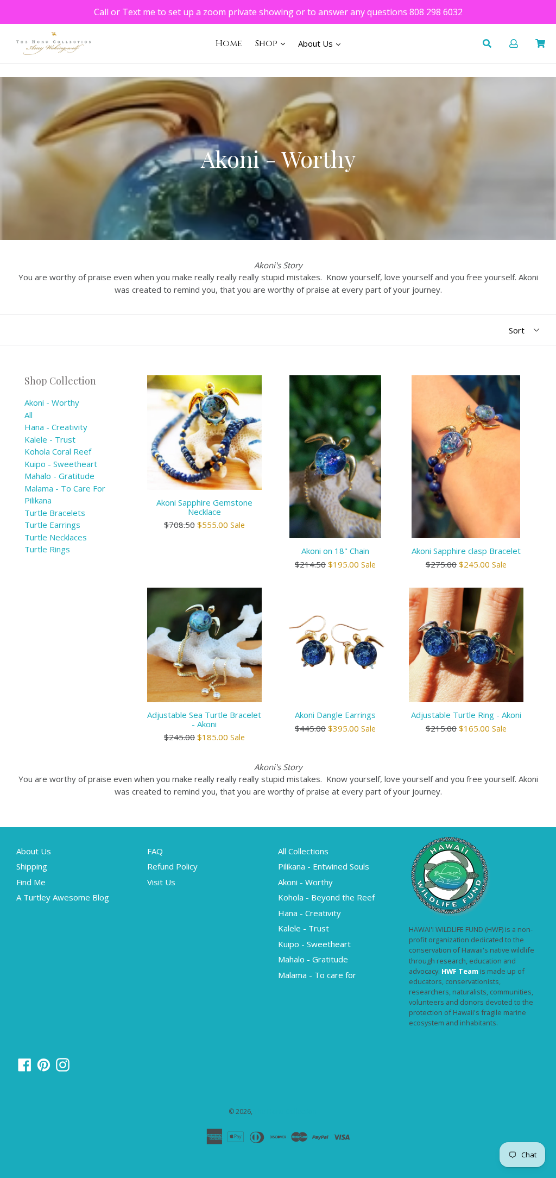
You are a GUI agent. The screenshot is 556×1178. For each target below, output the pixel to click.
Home (229, 43)
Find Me (31, 882)
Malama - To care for (64, 488)
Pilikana (38, 500)
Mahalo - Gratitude (59, 475)
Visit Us (161, 882)
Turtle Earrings (52, 524)
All (28, 415)
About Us (316, 43)
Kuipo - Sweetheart (60, 463)
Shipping (31, 866)
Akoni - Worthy (51, 402)
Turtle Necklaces (55, 537)
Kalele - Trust (49, 439)
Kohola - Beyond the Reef (326, 897)
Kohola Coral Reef (57, 451)
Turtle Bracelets (54, 512)
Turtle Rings (47, 549)
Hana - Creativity (55, 426)
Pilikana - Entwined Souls (323, 866)
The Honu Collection (285, 1111)
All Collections (303, 851)
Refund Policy (172, 866)
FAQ (155, 851)
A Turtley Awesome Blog (62, 897)
